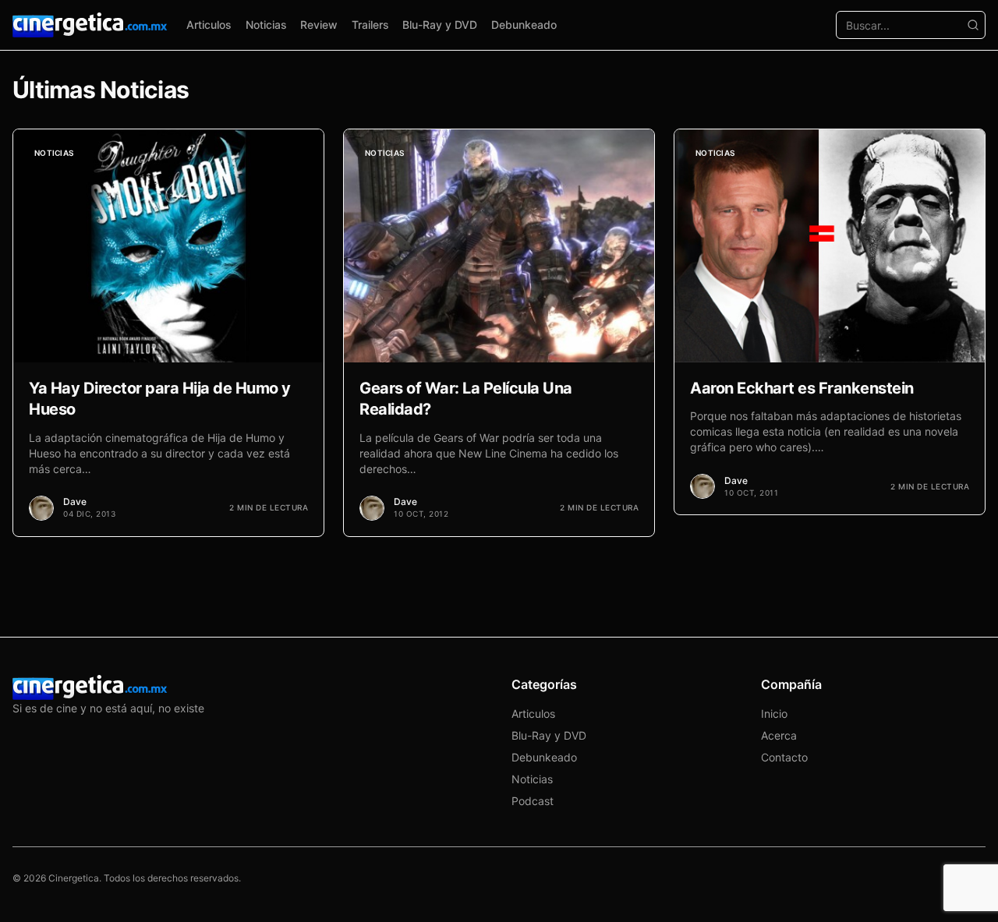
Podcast (532, 800)
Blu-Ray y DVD (439, 24)
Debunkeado (524, 24)
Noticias (266, 24)
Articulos (209, 24)
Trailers (370, 24)
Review (319, 24)
